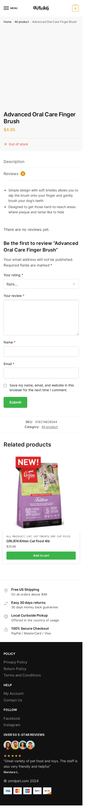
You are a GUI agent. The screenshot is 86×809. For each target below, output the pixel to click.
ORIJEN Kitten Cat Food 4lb (28, 541)
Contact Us (13, 700)
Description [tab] (14, 161)
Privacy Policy (15, 662)
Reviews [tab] (14, 173)
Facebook (12, 718)
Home (7, 22)
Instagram (12, 725)
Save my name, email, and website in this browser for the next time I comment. (42, 387)
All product (22, 22)
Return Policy (15, 668)
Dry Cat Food (60, 536)
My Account (13, 693)
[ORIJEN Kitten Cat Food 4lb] (41, 493)
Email (9, 364)
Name (10, 342)
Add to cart (41, 555)
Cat (29, 536)
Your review (14, 296)
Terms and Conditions (22, 675)
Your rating (13, 275)
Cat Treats (41, 536)
